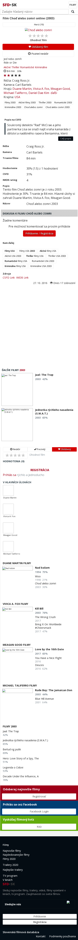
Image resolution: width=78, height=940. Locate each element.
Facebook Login (39, 811)
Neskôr (16, 449)
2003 (22, 370)
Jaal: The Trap (11, 731)
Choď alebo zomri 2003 (58, 107)
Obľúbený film (39, 47)
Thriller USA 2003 (57, 256)
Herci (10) (39, 24)
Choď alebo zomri (33, 107)
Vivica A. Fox (41, 89)
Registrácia (39, 470)
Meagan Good (60, 89)
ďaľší (54, 93)
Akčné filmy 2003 (27, 102)
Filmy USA (27, 250)
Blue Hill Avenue (44, 698)
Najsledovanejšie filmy (16, 854)
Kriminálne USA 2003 (41, 266)
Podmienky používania (62, 936)
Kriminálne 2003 (13, 107)
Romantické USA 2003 (43, 261)
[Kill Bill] (17, 609)
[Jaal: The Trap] (17, 389)
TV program (10, 875)
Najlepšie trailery (13, 869)
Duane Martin (22, 89)
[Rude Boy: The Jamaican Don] (17, 690)
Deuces (39, 665)
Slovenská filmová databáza (21, 932)
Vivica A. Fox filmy (15, 604)
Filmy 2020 (9, 859)
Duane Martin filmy (17, 563)
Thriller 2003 (45, 102)
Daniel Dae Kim (38, 93)
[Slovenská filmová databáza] (10, 4)
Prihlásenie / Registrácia (39, 233)
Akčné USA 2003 (13, 256)
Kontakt (41, 936)
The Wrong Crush (45, 617)
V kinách (8, 880)
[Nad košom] (17, 568)
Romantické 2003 (63, 102)
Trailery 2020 (10, 865)
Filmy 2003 (10, 102)
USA (17, 97)
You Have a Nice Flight (48, 658)
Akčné (7, 67)
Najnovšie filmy (12, 850)
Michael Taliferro (15, 93)
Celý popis (65, 138)
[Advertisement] (39, 326)
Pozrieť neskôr (39, 53)
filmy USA (48, 250)
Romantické (27, 67)
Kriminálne (41, 67)
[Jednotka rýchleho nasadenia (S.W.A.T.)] (17, 424)
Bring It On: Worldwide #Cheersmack (48, 626)
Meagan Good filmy (16, 644)
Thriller (15, 67)
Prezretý (40, 449)
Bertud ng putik (12, 749)
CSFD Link (9, 277)
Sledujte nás (13, 904)
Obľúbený (65, 449)
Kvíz (39, 826)
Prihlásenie (39, 916)
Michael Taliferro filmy (20, 685)
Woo (38, 576)
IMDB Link (22, 277)
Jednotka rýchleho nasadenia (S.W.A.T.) (25, 740)
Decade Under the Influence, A (21, 776)
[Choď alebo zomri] (38, 30)
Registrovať (39, 796)
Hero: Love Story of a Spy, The (21, 758)
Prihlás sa (9, 475)
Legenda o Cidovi (13, 767)
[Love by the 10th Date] (17, 650)
